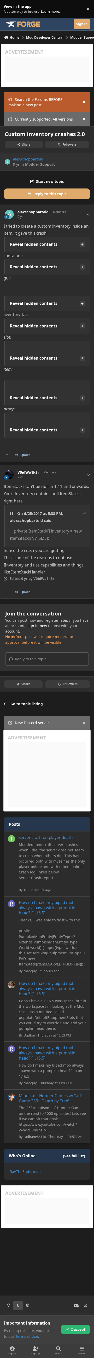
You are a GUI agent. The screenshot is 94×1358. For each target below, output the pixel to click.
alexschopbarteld (28, 159)
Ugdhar (29, 1035)
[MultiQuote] (7, 455)
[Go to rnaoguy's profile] (11, 903)
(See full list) (74, 1155)
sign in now (37, 625)
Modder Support (40, 164)
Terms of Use (26, 1336)
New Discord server (32, 722)
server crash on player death (46, 837)
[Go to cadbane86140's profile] (11, 1097)
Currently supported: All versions (44, 119)
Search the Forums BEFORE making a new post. (35, 102)
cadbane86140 (35, 1136)
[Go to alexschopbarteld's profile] (7, 162)
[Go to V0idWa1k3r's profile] (9, 474)
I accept (78, 1329)
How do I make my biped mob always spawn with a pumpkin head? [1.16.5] (47, 908)
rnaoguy (30, 971)
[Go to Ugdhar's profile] (11, 984)
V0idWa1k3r (28, 472)
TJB (26, 890)
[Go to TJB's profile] (11, 838)
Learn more (10, 8)
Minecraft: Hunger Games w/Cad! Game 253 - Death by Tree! (50, 1098)
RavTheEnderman (25, 1171)
